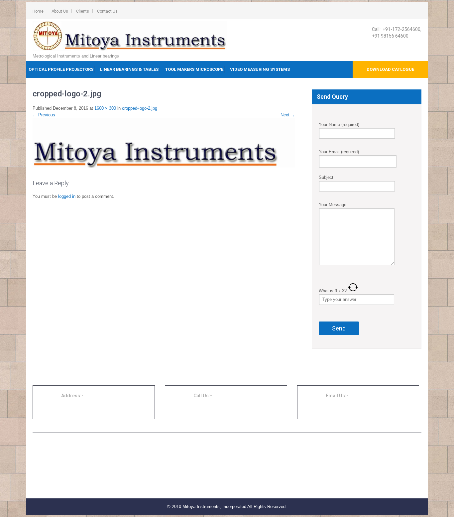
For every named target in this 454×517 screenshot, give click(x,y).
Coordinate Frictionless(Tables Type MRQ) (344, 447)
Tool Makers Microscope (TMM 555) (206, 470)
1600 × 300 (105, 108)
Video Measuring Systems (260, 69)
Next (288, 114)
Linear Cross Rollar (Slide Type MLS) (340, 462)
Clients (82, 11)
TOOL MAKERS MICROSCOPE (194, 69)
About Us (60, 11)
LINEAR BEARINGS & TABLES (129, 69)
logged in (66, 196)
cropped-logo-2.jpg (139, 108)
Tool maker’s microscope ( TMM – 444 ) (209, 462)
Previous (44, 114)
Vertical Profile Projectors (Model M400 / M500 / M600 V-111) (96, 486)
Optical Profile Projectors (61, 69)
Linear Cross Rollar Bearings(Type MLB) (343, 470)
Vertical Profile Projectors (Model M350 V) (79, 478)
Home (38, 11)
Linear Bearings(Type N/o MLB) (334, 454)
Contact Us (107, 11)
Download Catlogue (390, 69)
